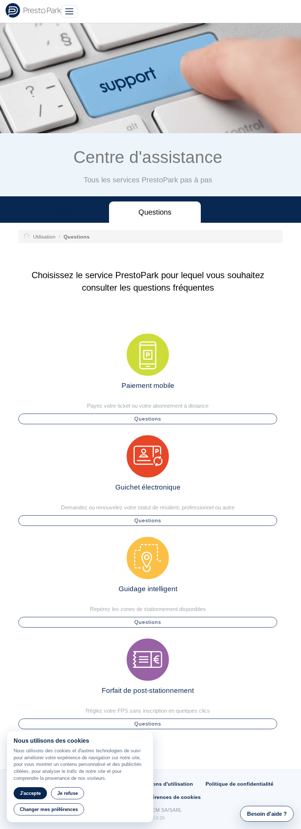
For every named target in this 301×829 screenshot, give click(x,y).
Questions (154, 212)
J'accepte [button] (30, 793)
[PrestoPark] (33, 10)
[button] (267, 814)
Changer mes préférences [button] (49, 809)
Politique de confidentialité (239, 784)
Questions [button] (147, 419)
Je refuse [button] (67, 793)
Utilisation (63, 212)
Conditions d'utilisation (163, 784)
